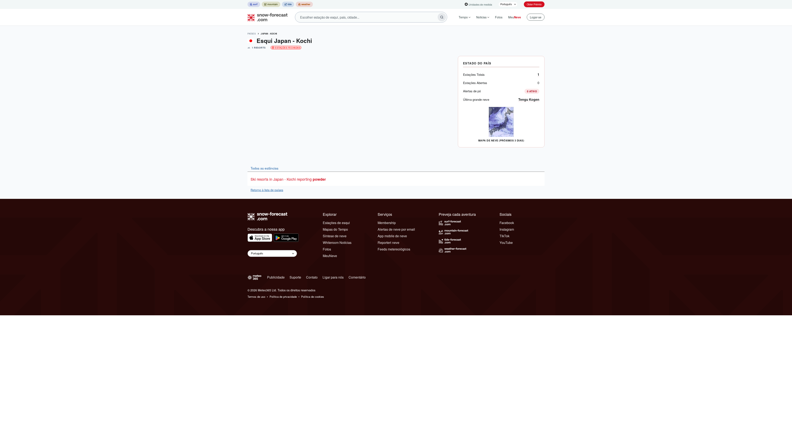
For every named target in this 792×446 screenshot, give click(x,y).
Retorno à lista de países (267, 190)
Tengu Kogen (528, 99)
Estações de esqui (336, 222)
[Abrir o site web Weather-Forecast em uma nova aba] (304, 4)
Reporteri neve (388, 242)
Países (252, 33)
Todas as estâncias (264, 168)
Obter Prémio (534, 4)
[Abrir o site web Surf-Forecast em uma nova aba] (254, 4)
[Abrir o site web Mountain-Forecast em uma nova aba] (271, 4)
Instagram (507, 229)
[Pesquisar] (442, 17)
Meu (514, 17)
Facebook (507, 222)
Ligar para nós (333, 277)
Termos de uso (256, 297)
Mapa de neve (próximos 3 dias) (501, 140)
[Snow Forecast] (266, 17)
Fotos (498, 17)
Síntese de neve (334, 236)
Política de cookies (312, 297)
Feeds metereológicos (394, 249)
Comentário (357, 277)
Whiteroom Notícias (337, 242)
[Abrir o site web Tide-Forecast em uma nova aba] (288, 4)
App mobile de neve (392, 236)
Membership (387, 222)
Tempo (463, 17)
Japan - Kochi (269, 33)
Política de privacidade (283, 297)
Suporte (295, 277)
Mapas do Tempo (335, 229)
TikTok (504, 236)
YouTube (506, 242)
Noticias (481, 17)
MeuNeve (330, 255)
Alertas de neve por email (396, 229)
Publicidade (276, 277)
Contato (312, 277)
